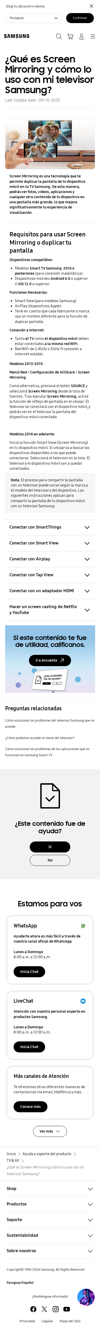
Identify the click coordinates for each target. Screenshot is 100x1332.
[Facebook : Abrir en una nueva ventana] (33, 1309)
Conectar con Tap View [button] (31, 575)
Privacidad (27, 1321)
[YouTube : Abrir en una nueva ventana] (66, 1309)
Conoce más (30, 1106)
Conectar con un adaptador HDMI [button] (41, 590)
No (50, 860)
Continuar (80, 18)
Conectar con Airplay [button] (29, 559)
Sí (50, 847)
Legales (47, 1321)
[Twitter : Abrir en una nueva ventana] (44, 1309)
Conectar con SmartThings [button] (35, 527)
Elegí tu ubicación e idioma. (25, 6)
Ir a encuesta (46, 660)
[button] (50, 1188)
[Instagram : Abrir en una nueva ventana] (55, 1309)
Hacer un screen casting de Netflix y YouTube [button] (43, 609)
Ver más (46, 1131)
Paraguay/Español (20, 1283)
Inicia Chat (29, 971)
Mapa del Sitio (70, 1321)
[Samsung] (15, 36)
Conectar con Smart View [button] (33, 543)
